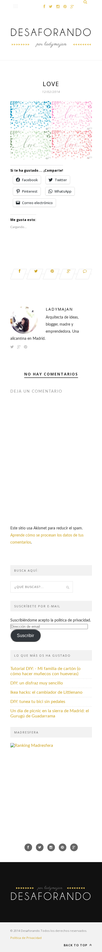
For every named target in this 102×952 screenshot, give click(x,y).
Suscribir (25, 635)
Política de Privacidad (26, 938)
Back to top (76, 945)
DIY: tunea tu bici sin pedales (37, 701)
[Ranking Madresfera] (31, 745)
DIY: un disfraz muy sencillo (36, 683)
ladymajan (59, 309)
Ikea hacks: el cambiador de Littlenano (46, 692)
